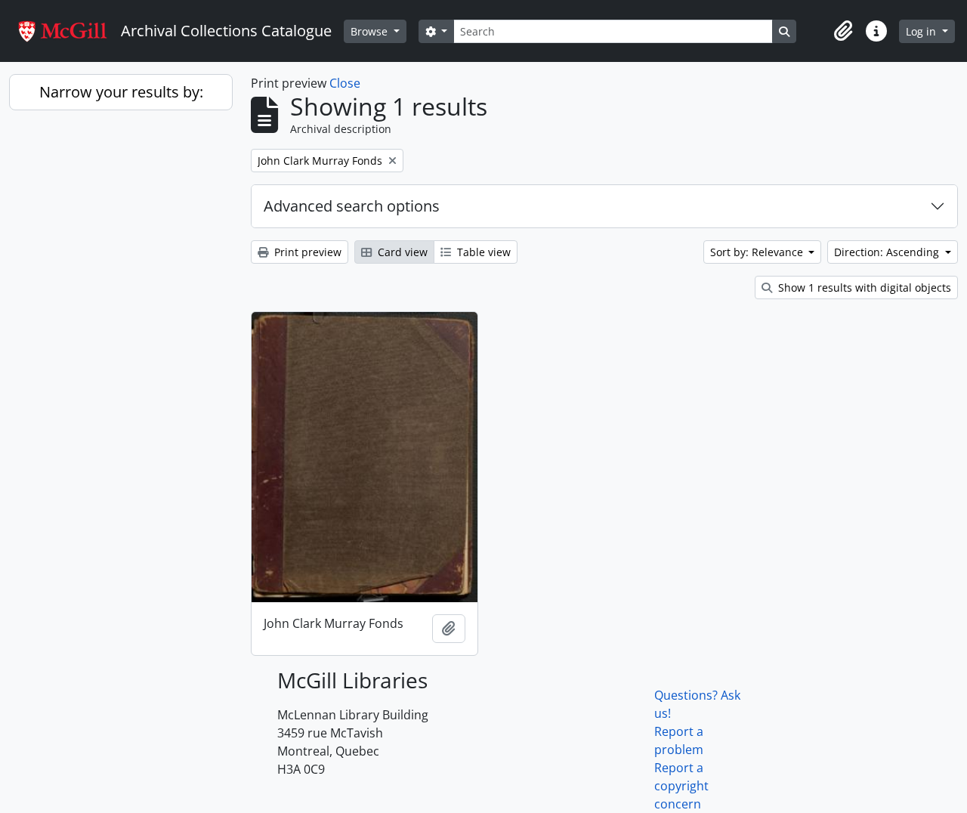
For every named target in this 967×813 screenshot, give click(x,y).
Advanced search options (352, 206)
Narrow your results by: (121, 92)
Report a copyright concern (681, 785)
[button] (843, 31)
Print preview (306, 252)
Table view (482, 252)
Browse (371, 31)
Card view (401, 252)
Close (344, 83)
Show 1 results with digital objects (863, 287)
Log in (922, 31)
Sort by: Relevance (758, 252)
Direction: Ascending (888, 252)
